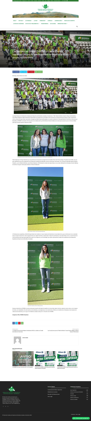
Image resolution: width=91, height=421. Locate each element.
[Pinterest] (19, 323)
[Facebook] (63, 0)
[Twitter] (65, 0)
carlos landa (25, 337)
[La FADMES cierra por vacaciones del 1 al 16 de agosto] (23, 358)
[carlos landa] (17, 340)
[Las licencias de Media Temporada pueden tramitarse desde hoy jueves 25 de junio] (45, 358)
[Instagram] (64, 0)
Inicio (13, 32)
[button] (77, 26)
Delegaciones (37, 365)
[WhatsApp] (22, 323)
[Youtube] (67, 0)
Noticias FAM (17, 32)
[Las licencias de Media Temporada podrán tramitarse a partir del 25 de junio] (68, 358)
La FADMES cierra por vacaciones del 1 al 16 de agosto (22, 367)
